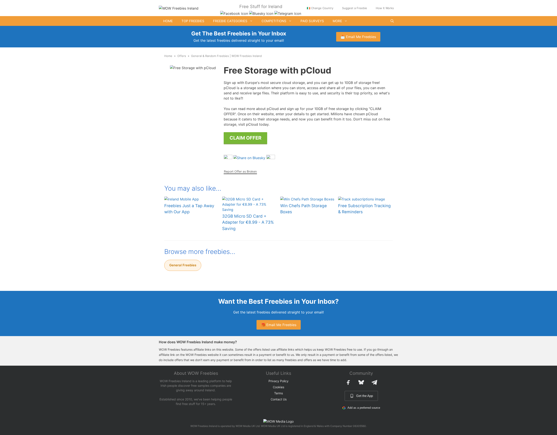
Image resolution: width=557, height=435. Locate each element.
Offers (181, 56)
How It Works (385, 8)
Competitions (274, 21)
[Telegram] (374, 382)
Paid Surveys (312, 21)
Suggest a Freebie (354, 8)
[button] (392, 21)
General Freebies (182, 265)
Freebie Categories (230, 21)
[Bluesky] (361, 382)
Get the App (364, 396)
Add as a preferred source (363, 407)
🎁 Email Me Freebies (278, 325)
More (337, 21)
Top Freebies (192, 21)
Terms (278, 393)
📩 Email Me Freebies (358, 37)
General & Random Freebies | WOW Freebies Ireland (226, 56)
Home (168, 21)
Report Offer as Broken (240, 171)
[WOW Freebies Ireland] (178, 8)
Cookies (278, 387)
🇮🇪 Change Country (320, 8)
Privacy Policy (278, 381)
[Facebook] (348, 382)
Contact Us (279, 399)
